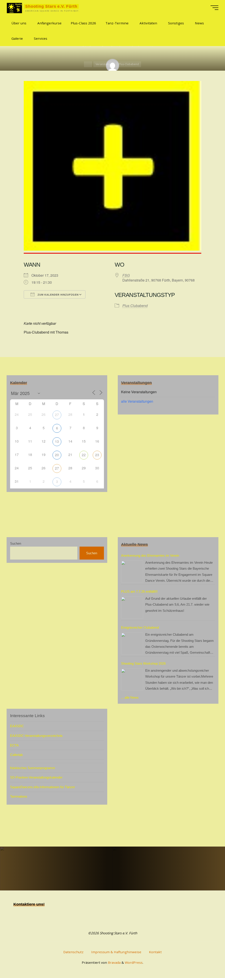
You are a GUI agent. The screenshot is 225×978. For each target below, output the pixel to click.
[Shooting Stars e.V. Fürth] (14, 7)
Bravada (114, 962)
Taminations (18, 796)
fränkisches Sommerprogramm (32, 768)
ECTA (14, 745)
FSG (126, 275)
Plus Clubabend (135, 305)
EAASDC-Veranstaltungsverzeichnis (36, 736)
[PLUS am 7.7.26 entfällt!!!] (132, 608)
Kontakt (155, 952)
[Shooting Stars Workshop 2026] (132, 680)
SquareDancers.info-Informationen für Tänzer (42, 787)
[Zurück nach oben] (208, 961)
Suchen (15, 543)
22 (84, 454)
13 (57, 441)
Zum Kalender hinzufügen (58, 294)
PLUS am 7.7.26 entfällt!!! (139, 591)
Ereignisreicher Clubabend (140, 627)
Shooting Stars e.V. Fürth (51, 6)
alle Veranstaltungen (137, 401)
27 (57, 414)
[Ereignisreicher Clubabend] (132, 644)
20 (57, 454)
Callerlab (16, 755)
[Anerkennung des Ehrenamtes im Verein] (132, 572)
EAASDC (17, 726)
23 (97, 454)
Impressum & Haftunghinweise (116, 952)
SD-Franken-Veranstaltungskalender (36, 777)
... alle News (130, 697)
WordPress (134, 962)
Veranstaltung (104, 64)
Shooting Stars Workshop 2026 (143, 663)
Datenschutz (73, 952)
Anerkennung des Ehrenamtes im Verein (150, 555)
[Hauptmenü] (214, 7)
